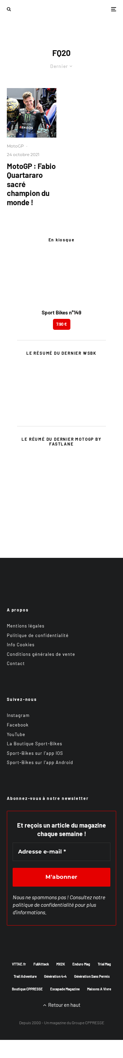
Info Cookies (21, 644)
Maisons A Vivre (99, 989)
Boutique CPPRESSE (27, 989)
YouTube (16, 734)
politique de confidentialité (43, 904)
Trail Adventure (25, 976)
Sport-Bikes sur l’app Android (40, 762)
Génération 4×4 (55, 976)
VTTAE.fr (19, 964)
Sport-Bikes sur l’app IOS (35, 753)
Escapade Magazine (65, 989)
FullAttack (41, 964)
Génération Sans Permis (92, 976)
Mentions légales (25, 626)
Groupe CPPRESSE (88, 1022)
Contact (16, 663)
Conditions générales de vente (41, 654)
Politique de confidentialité (38, 635)
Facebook (18, 725)
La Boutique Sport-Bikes (34, 743)
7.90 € (61, 324)
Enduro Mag (81, 964)
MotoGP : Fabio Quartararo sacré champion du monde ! (31, 184)
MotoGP (15, 146)
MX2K (60, 964)
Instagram (18, 715)
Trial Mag (104, 964)
